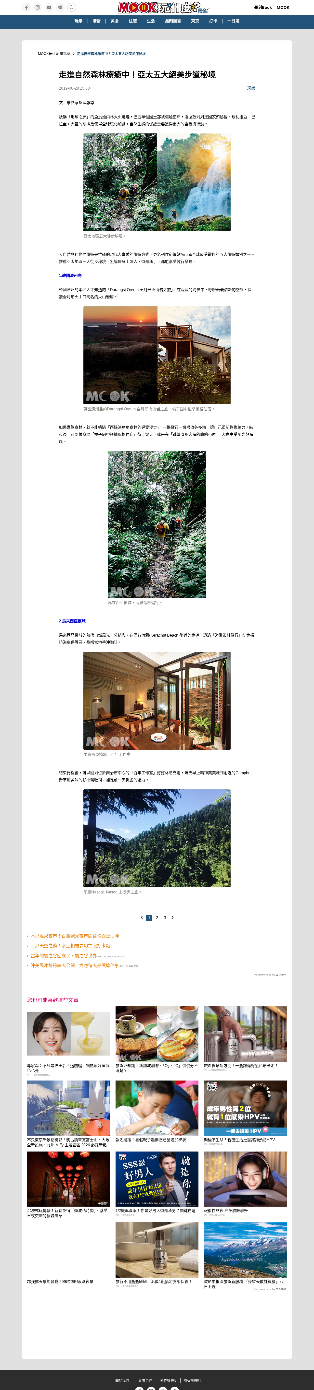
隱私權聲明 (192, 1380)
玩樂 (251, 88)
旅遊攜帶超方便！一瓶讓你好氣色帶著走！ (241, 1066)
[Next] (172, 917)
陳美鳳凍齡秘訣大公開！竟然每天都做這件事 (75, 965)
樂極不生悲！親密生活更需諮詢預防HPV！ (241, 1140)
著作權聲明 (168, 1380)
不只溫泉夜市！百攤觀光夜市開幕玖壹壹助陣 (75, 936)
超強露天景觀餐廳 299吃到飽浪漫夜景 (60, 1282)
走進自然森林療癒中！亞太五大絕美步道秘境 (111, 54)
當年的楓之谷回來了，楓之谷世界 (64, 955)
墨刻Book (263, 7)
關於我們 (122, 1380)
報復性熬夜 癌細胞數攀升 (226, 1211)
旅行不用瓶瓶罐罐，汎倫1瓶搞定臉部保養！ (154, 1282)
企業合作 (145, 1380)
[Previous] (141, 917)
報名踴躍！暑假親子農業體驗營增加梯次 (151, 1140)
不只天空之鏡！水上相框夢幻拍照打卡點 (70, 945)
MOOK (283, 7)
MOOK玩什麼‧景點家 (54, 54)
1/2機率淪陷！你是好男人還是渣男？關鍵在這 (156, 1211)
